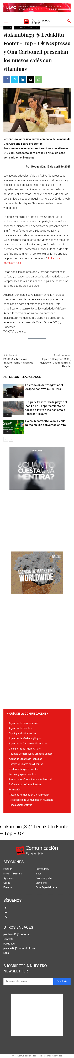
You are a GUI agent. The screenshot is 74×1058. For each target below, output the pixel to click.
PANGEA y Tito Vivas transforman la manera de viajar (18, 363)
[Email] (30, 79)
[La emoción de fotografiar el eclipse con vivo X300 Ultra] (13, 391)
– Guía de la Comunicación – (27, 713)
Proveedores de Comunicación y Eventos (31, 799)
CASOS (7, 27)
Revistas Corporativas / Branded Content (31, 753)
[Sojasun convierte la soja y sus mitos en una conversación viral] (13, 427)
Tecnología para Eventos (22, 774)
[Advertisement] (37, 519)
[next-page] (11, 439)
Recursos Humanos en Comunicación (29, 794)
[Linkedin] (22, 79)
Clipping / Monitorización (22, 733)
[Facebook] (6, 79)
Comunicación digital (27, 27)
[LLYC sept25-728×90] (37, 14)
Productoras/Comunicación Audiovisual (30, 779)
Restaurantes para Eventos (24, 769)
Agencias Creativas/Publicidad (25, 759)
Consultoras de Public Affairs (25, 748)
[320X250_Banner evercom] (37, 492)
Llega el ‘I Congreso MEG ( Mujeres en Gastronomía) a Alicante (55, 363)
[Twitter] (14, 79)
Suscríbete (62, 981)
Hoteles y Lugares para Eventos (26, 764)
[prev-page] (5, 439)
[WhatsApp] (38, 79)
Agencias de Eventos (20, 728)
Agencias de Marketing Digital (25, 738)
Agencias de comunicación (23, 723)
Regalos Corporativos (20, 805)
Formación (14, 789)
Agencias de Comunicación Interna (28, 743)
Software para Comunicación (25, 784)
